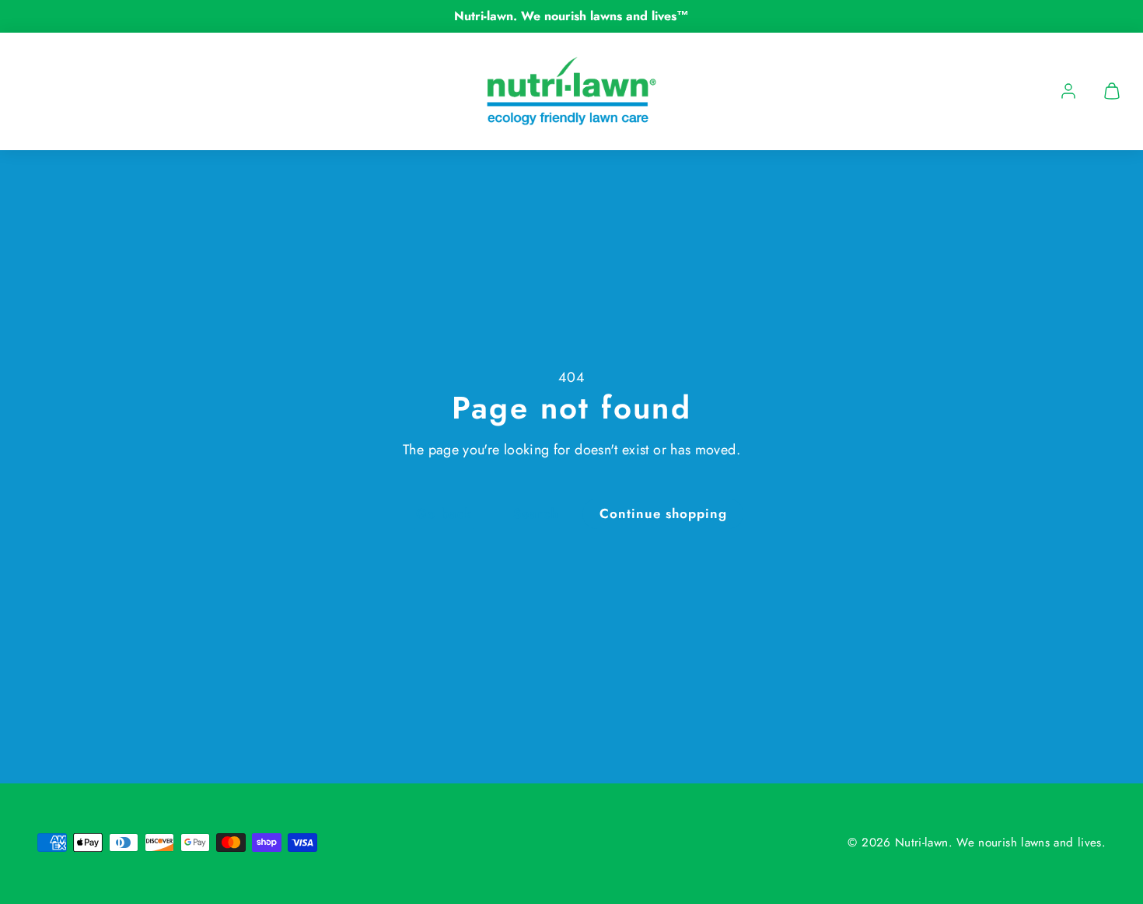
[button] (1112, 91)
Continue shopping (663, 513)
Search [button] (535, 513)
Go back (444, 513)
